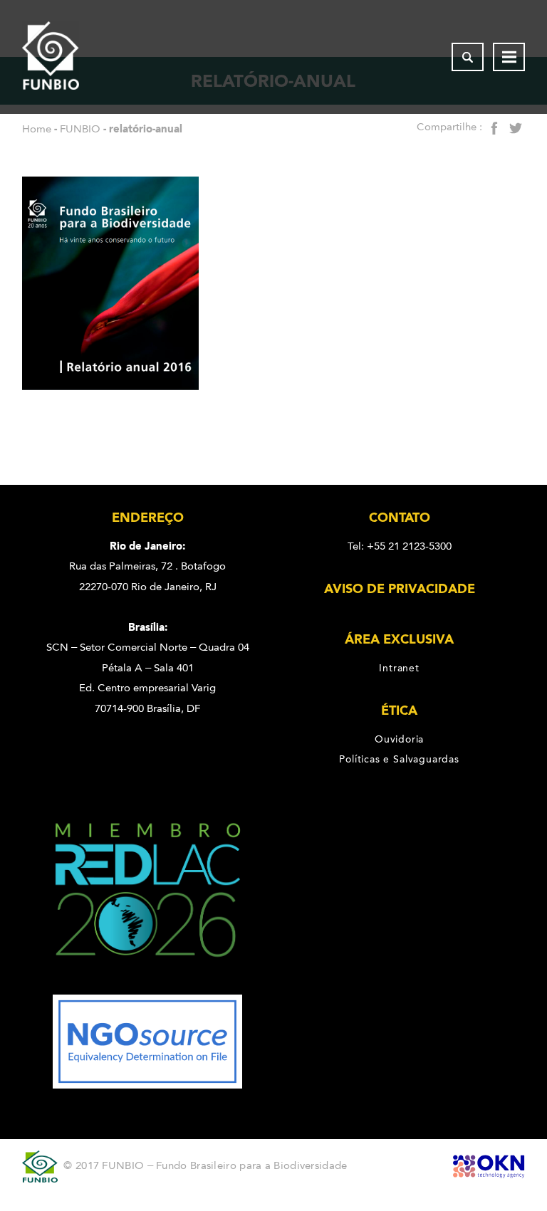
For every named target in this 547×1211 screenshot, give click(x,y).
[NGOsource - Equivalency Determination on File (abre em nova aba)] (147, 1085)
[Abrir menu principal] (509, 57)
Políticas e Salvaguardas (399, 759)
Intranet (399, 667)
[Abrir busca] (468, 57)
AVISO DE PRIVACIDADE (399, 589)
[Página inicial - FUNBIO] (50, 57)
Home (36, 128)
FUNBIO (80, 128)
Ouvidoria (399, 739)
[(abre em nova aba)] (148, 984)
